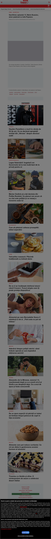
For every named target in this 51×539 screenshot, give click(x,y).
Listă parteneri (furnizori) (6, 529)
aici (36, 513)
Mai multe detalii (23, 506)
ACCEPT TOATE (25, 532)
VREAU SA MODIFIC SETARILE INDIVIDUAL (25, 536)
